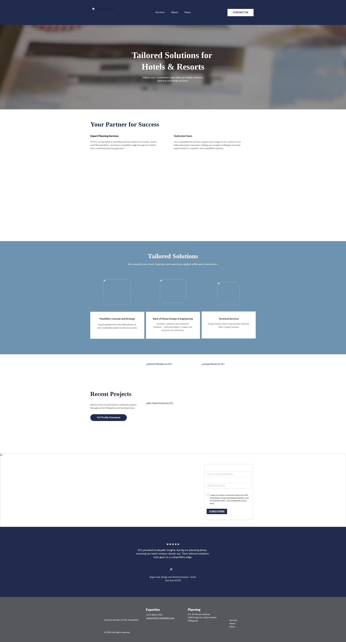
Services (159, 12)
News (187, 12)
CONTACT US (240, 12)
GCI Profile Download (108, 417)
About (174, 12)
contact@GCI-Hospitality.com (160, 618)
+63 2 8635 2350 (154, 615)
